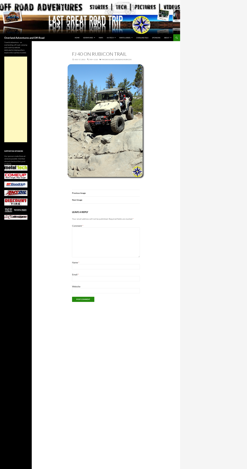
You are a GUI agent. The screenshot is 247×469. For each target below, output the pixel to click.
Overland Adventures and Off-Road (24, 37)
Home (77, 38)
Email (75, 274)
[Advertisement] (15, 99)
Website (76, 286)
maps (101, 38)
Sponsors (156, 38)
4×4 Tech (110, 38)
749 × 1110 (93, 59)
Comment (77, 225)
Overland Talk (142, 38)
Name (75, 262)
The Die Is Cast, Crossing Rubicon (116, 59)
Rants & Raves (125, 38)
